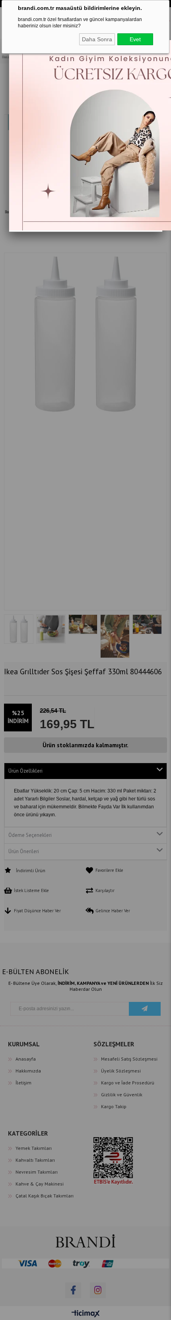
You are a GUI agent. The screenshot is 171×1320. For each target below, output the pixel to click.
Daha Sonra (97, 39)
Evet (135, 39)
